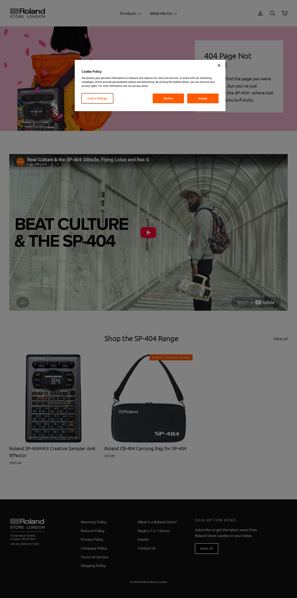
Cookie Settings (97, 98)
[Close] (219, 65)
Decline (168, 98)
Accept (203, 98)
